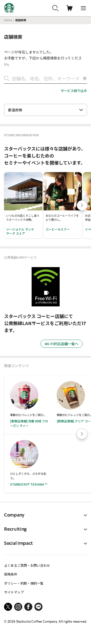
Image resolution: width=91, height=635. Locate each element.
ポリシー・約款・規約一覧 (23, 583)
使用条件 (10, 574)
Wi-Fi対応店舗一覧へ (61, 343)
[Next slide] (82, 205)
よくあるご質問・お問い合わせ (27, 565)
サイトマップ (14, 592)
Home (8, 20)
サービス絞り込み (74, 90)
